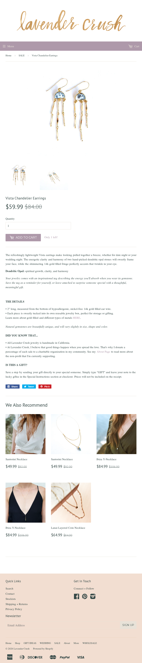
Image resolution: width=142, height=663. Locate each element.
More (76, 643)
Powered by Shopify (43, 648)
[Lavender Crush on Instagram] (93, 597)
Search (9, 588)
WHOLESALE (89, 643)
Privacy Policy (14, 609)
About (67, 643)
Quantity (10, 218)
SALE (22, 55)
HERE (76, 317)
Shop (17, 643)
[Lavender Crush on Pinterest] (84, 597)
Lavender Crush (22, 648)
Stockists (11, 599)
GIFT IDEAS (30, 643)
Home (8, 55)
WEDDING (45, 643)
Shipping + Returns (17, 604)
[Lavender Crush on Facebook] (76, 597)
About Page (103, 351)
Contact (10, 593)
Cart (136, 46)
